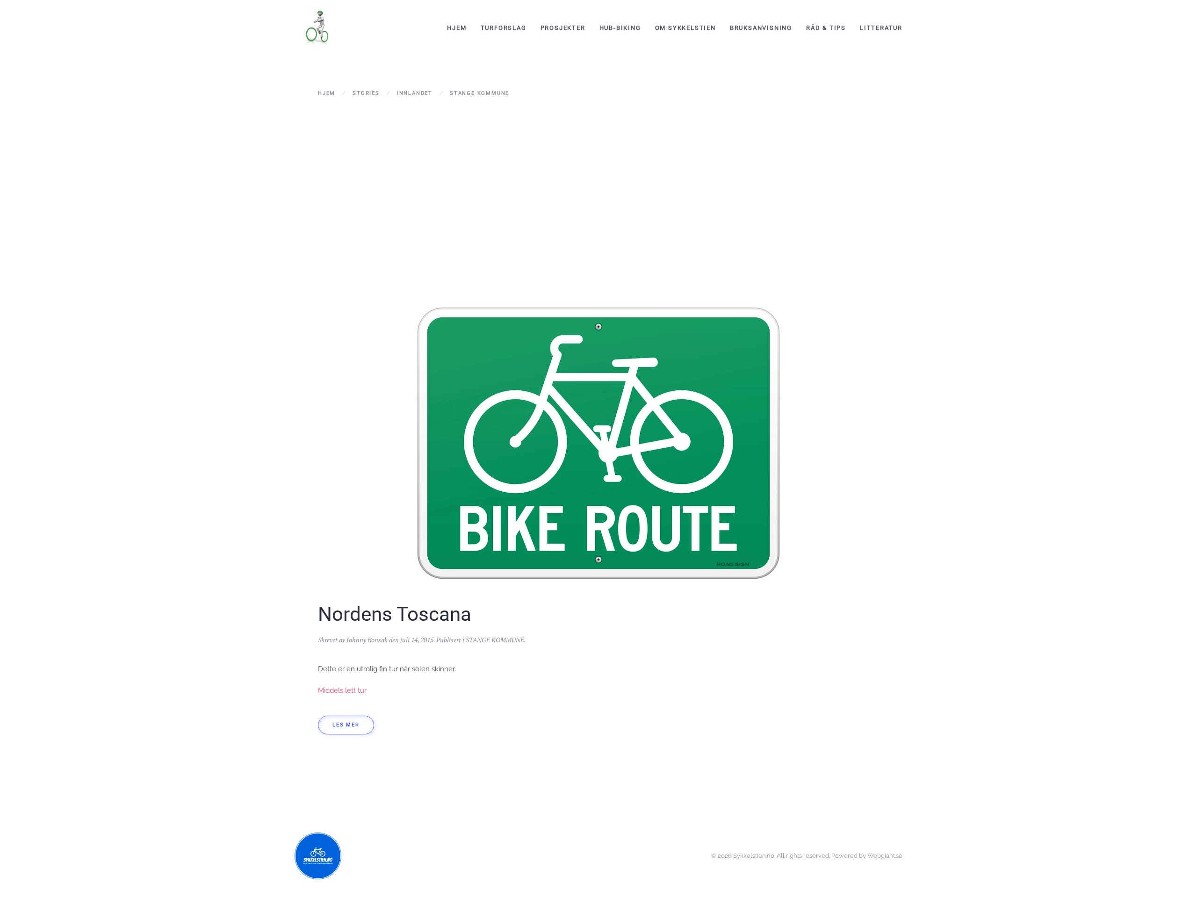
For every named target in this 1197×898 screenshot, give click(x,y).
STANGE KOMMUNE (495, 639)
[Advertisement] (598, 186)
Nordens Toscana (394, 614)
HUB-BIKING (620, 27)
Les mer (346, 725)
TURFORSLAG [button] (503, 27)
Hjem (456, 27)
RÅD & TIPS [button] (826, 27)
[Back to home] (318, 28)
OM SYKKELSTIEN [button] (685, 27)
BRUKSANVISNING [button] (761, 27)
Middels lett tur (342, 690)
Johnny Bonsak (367, 639)
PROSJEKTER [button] (563, 27)
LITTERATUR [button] (881, 27)
